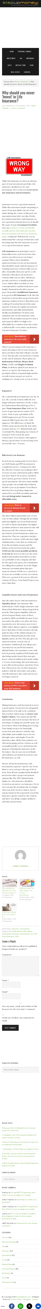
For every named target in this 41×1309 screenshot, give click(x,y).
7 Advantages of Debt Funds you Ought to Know (20, 1149)
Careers (5, 1237)
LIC (32, 934)
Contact (35, 1299)
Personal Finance (8, 1269)
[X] (29, 1306)
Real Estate (6, 1273)
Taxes (4, 1278)
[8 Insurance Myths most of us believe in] (9, 906)
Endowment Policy (20, 931)
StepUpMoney (20, 3)
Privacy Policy (16, 1299)
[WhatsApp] (20, 1306)
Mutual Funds (7, 1264)
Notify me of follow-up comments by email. (18, 1019)
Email (5, 992)
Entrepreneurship (9, 1242)
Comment (7, 955)
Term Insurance (8, 936)
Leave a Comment (18, 108)
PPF (18, 429)
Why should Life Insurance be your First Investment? (9, 890)
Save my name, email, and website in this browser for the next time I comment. (19, 1007)
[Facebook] (12, 1306)
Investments (24, 929)
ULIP (17, 936)
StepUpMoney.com (23, 1297)
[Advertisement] (20, 27)
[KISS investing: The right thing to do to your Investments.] (26, 883)
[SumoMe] (38, 1306)
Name (5, 980)
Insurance (15, 929)
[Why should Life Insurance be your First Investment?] (9, 883)
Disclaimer (27, 1299)
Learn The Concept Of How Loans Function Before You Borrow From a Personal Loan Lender (18, 1156)
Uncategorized (8, 1282)
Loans (4, 1260)
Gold (4, 1246)
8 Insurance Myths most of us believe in (9, 914)
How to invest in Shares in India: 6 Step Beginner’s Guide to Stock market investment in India (19, 1216)
